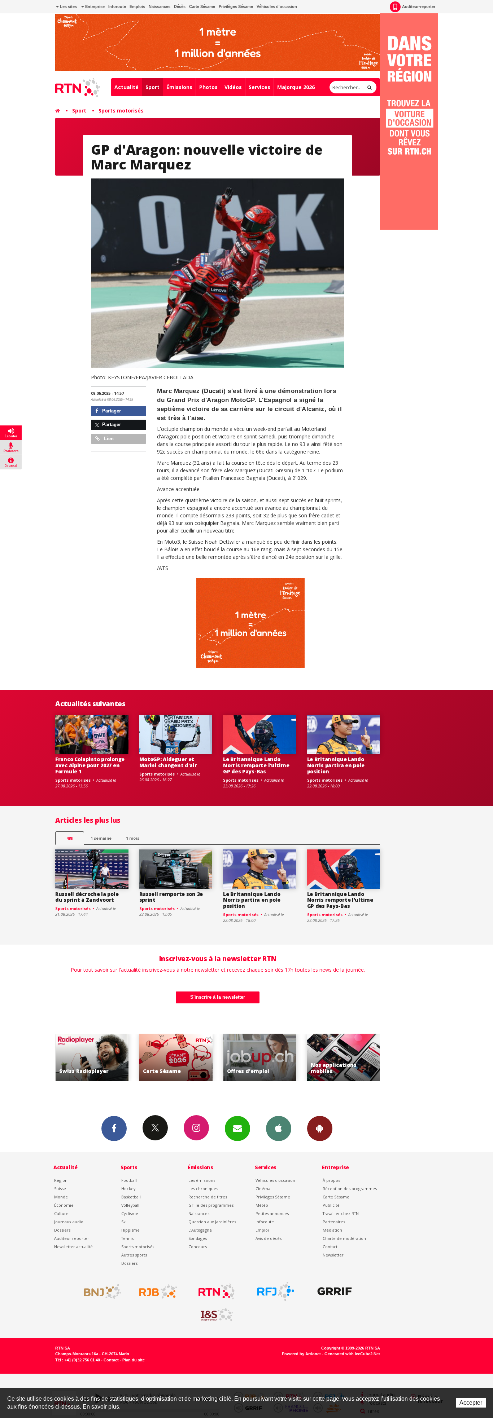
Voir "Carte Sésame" (91, 1058)
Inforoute (117, 6)
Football (129, 1180)
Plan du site (133, 1360)
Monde (61, 1196)
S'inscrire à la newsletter (217, 997)
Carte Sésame (202, 6)
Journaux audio (68, 1221)
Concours (197, 1246)
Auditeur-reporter (418, 6)
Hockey (128, 1188)
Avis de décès (269, 1238)
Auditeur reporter (71, 1238)
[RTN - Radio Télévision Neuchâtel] (217, 1291)
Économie (64, 1205)
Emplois (137, 6)
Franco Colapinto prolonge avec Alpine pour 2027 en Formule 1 (90, 765)
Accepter (470, 1403)
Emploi (262, 1230)
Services (259, 87)
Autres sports (134, 1255)
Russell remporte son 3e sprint (171, 897)
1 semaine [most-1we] (101, 838)
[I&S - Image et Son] (217, 1315)
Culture (61, 1213)
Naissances (159, 6)
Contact (330, 1246)
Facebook (114, 1128)
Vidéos (233, 87)
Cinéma (263, 1188)
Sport (152, 87)
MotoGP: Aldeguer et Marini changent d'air (168, 762)
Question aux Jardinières (212, 1221)
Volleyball (130, 1205)
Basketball (131, 1196)
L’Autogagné (200, 1230)
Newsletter (333, 1255)
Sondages (197, 1238)
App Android (319, 1128)
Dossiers (62, 1230)
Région (60, 1180)
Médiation (332, 1230)
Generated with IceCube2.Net (352, 1354)
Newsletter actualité (73, 1246)
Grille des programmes (211, 1205)
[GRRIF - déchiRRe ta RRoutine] (334, 1291)
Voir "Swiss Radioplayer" (343, 1058)
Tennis (127, 1238)
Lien (108, 438)
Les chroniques (203, 1188)
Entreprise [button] (94, 6)
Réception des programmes (350, 1188)
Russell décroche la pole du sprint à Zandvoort (86, 897)
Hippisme (130, 1230)
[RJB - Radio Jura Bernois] (158, 1291)
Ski (124, 1221)
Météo (262, 1205)
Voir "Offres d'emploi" (176, 1058)
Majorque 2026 (296, 87)
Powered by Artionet (301, 1354)
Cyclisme (129, 1213)
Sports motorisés (121, 110)
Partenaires (334, 1221)
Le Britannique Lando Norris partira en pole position (336, 765)
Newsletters (237, 1128)
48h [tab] (69, 838)
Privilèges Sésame (236, 6)
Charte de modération (344, 1238)
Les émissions (201, 1180)
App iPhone (278, 1128)
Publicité (331, 1205)
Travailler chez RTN (341, 1213)
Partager (111, 411)
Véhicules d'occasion (277, 6)
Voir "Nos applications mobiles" (259, 1058)
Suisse (60, 1188)
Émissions (179, 87)
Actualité (126, 87)
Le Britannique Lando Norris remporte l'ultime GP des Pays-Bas (256, 765)
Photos (208, 87)
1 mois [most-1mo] (132, 838)
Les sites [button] (68, 6)
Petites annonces (272, 1213)
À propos (331, 1180)
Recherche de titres (207, 1196)
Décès (180, 6)
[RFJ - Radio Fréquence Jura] (276, 1291)
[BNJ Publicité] (99, 1291)
